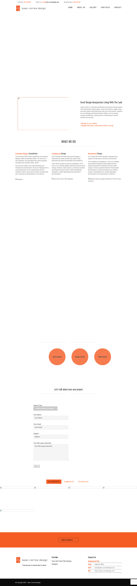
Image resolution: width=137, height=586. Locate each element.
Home (70, 7)
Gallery (93, 7)
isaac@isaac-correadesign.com (105, 568)
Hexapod (55, 564)
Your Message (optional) (42, 443)
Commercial (69, 481)
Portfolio (105, 7)
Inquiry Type (38, 405)
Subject (36, 434)
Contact (118, 7)
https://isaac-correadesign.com (105, 571)
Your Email (37, 424)
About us (81, 7)
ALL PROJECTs (54, 481)
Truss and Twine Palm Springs (61, 561)
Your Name (37, 415)
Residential (84, 481)
